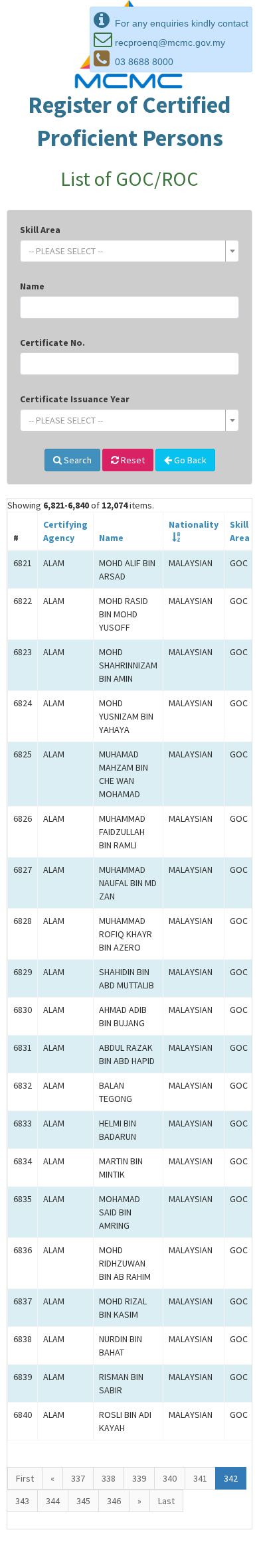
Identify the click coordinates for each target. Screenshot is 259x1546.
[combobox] (129, 251)
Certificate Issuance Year (75, 399)
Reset (132, 460)
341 (200, 1478)
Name (32, 286)
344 (53, 1501)
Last (166, 1501)
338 (109, 1478)
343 (22, 1501)
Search (77, 460)
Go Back (189, 460)
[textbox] (125, 251)
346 (114, 1501)
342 (231, 1478)
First (25, 1478)
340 (170, 1478)
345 (83, 1501)
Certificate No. (52, 342)
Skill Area (40, 230)
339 (139, 1478)
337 (78, 1478)
